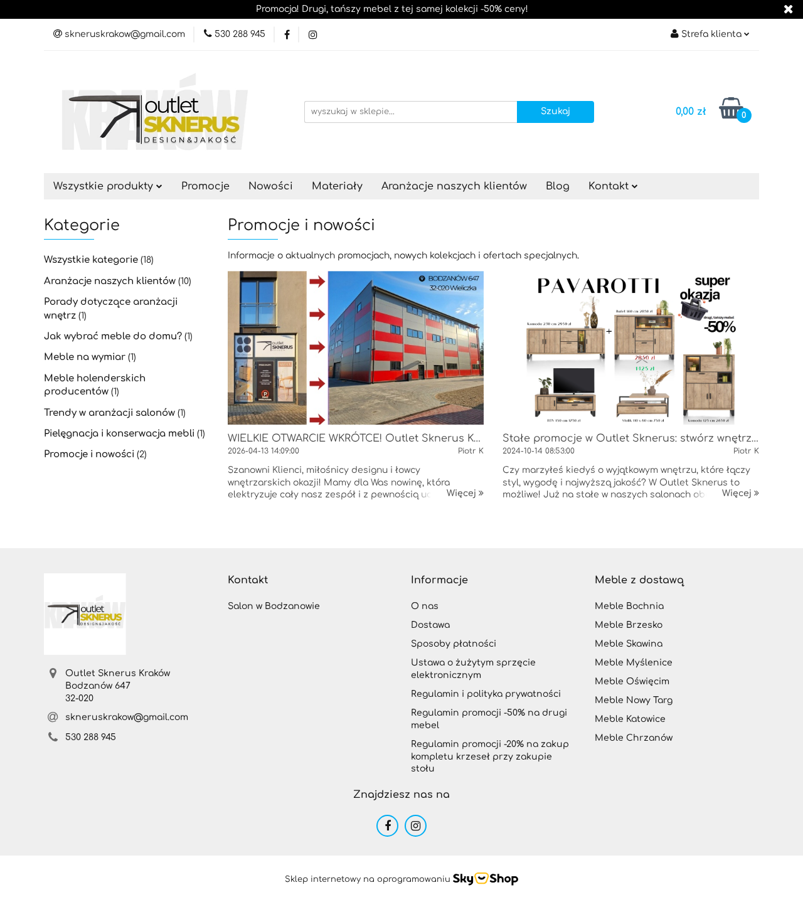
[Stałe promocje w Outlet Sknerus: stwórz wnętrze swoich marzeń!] (631, 348)
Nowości (270, 186)
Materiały (337, 186)
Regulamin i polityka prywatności (486, 694)
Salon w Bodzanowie (274, 606)
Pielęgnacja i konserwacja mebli (120, 433)
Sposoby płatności (453, 644)
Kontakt (610, 186)
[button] (248, 580)
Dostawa (430, 625)
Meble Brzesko (628, 625)
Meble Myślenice (634, 662)
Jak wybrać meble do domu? (114, 336)
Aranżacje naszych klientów (454, 186)
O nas (425, 606)
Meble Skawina (628, 644)
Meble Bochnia (629, 606)
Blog (558, 186)
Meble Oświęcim (632, 681)
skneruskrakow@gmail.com (126, 717)
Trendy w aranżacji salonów (111, 413)
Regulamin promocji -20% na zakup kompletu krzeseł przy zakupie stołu (490, 757)
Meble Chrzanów (634, 738)
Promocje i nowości (90, 454)
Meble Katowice (630, 719)
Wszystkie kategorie (92, 260)
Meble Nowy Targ (634, 700)
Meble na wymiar (86, 357)
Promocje (205, 186)
